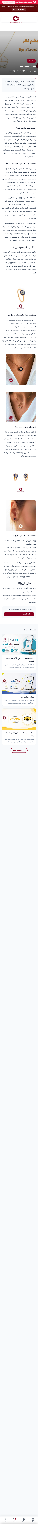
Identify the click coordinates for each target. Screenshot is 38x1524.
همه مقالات (24, 56)
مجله (30, 56)
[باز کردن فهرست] (34, 19)
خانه (35, 56)
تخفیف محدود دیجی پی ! (19, 9)
